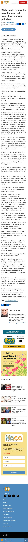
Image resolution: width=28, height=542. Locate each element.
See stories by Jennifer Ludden (17, 323)
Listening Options (7, 505)
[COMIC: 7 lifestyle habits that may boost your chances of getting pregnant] (6, 399)
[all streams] (26, 540)
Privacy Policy (6, 514)
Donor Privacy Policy (7, 517)
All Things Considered (11, 300)
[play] (2, 540)
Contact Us (5, 523)
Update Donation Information (9, 520)
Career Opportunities (7, 508)
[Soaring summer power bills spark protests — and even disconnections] (6, 410)
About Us (5, 502)
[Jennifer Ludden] (4, 313)
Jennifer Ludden (10, 22)
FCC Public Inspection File (8, 511)
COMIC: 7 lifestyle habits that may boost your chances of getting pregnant (18, 400)
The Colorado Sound (7, 526)
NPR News (13, 384)
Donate (23, 2)
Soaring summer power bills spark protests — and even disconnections (18, 411)
